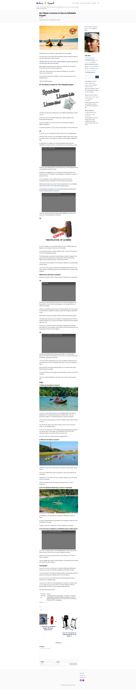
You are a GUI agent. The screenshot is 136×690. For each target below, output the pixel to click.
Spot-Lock (86, 70)
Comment (42, 646)
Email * (58, 661)
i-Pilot (94, 58)
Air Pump (87, 58)
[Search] (97, 77)
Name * (43, 661)
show (50, 81)
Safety (96, 68)
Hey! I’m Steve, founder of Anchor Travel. (91, 28)
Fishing (91, 58)
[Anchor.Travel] (45, 3)
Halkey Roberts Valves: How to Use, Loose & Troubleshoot (91, 97)
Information (41, 602)
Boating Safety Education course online (67, 429)
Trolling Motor (90, 72)
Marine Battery (90, 64)
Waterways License (51, 253)
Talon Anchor (90, 70)
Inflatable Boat (90, 60)
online (50, 267)
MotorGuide (90, 66)
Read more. (44, 8)
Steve (42, 17)
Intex (87, 62)
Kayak (41, 609)
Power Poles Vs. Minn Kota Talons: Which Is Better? (91, 83)
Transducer (94, 70)
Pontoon (89, 68)
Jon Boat (90, 62)
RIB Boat (93, 68)
